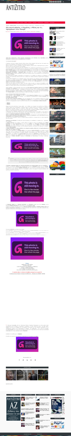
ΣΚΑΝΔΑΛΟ (28, 31)
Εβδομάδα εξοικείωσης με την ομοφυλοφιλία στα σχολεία (30, 413)
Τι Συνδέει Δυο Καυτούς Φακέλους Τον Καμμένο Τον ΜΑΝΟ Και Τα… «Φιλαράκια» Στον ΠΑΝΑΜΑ (25, 273)
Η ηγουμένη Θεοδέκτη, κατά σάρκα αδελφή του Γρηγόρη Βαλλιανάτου (27, 409)
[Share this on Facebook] (19, 360)
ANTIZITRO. (34, 434)
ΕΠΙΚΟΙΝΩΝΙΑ (13, 1)
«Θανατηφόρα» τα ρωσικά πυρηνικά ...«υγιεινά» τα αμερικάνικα (60, 54)
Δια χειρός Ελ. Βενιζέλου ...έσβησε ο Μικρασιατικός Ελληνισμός (57, 144)
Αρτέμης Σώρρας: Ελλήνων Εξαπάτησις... (55, 131)
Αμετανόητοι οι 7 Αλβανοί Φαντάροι (55, 119)
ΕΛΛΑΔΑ (21, 22)
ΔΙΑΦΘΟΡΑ (18, 31)
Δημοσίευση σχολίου (9, 383)
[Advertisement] (46, 12)
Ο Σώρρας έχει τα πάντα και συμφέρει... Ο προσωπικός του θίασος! (56, 106)
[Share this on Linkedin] (27, 360)
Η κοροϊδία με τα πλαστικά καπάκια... (55, 168)
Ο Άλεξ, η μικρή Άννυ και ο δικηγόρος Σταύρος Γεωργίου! (30, 398)
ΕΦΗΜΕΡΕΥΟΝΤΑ (20, 1)
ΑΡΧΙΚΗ (7, 1)
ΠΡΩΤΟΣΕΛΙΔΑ (52, 22)
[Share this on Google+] (31, 360)
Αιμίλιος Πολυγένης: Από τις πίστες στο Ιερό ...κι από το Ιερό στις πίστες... (30, 424)
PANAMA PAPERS (13, 25)
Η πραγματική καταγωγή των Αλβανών (56, 156)
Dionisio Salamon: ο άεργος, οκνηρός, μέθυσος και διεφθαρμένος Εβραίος (55, 82)
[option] (57, 32)
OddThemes (44, 434)
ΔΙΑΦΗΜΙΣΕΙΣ (27, 1)
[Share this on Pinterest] (35, 360)
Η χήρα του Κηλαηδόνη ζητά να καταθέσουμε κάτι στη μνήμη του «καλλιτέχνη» (57, 94)
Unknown (8, 31)
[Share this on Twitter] (23, 360)
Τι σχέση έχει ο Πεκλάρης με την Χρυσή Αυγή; (30, 418)
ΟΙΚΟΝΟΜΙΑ (34, 22)
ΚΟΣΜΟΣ (25, 22)
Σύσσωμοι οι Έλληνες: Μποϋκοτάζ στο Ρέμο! (44, 398)
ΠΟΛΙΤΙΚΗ (29, 22)
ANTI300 (43, 273)
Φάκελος (8, 102)
